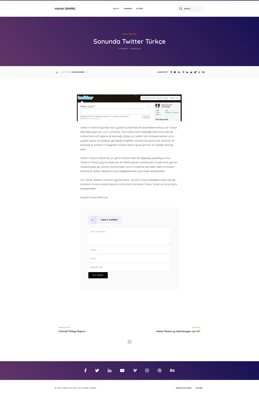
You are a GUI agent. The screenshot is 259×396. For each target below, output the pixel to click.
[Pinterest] (182, 72)
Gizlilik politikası (184, 388)
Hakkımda (128, 8)
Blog (115, 8)
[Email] (202, 72)
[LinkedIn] (186, 72)
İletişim (139, 8)
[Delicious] (194, 72)
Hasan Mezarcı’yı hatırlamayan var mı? (178, 331)
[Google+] (178, 72)
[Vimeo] (135, 370)
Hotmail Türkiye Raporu (72, 331)
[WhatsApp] (198, 72)
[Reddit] (190, 72)
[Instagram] (147, 370)
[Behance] (172, 370)
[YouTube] (122, 370)
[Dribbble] (159, 370)
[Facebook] (170, 72)
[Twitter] (174, 72)
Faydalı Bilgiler (129, 34)
